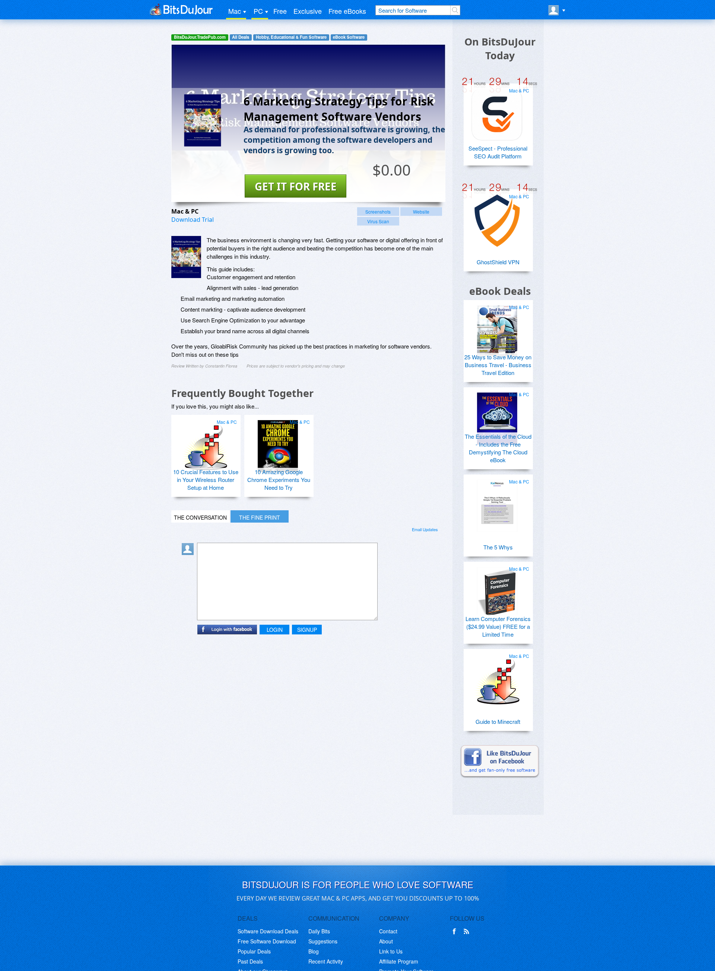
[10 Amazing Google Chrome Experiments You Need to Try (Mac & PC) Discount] (277, 443)
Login (275, 629)
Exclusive (307, 11)
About (386, 941)
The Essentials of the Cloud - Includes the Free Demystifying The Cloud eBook (498, 448)
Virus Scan (378, 221)
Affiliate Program (398, 961)
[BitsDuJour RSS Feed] (468, 931)
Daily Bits (319, 931)
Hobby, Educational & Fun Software (291, 37)
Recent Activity (325, 961)
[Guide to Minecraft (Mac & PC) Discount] (497, 677)
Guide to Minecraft (498, 721)
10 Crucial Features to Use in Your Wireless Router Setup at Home (205, 479)
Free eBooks (347, 11)
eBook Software (349, 37)
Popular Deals (254, 951)
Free (280, 11)
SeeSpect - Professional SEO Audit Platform (497, 152)
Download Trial (192, 219)
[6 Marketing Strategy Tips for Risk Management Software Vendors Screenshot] (186, 257)
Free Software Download (267, 941)
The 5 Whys (498, 547)
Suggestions (322, 941)
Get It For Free (296, 186)
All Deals (240, 37)
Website (421, 211)
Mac (234, 11)
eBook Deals (500, 291)
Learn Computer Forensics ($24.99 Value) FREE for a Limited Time (498, 626)
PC (258, 11)
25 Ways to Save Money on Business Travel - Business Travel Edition (497, 364)
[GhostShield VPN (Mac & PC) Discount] (497, 217)
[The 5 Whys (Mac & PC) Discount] (497, 503)
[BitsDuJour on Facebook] (456, 931)
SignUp (307, 629)
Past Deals (250, 961)
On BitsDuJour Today (500, 48)
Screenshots (378, 211)
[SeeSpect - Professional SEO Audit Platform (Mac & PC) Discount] (497, 112)
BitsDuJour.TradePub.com (200, 37)
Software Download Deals (268, 931)
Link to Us (391, 951)
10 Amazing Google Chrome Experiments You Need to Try (278, 479)
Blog (313, 951)
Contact (388, 931)
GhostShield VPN (498, 262)
